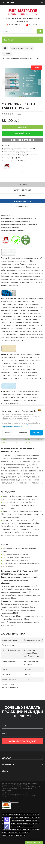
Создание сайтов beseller (34, 842)
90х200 (4, 442)
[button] (4, 82)
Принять (36, 433)
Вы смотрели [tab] (22, 207)
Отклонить (9, 433)
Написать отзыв (22, 201)
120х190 (15, 439)
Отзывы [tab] (22, 196)
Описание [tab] (22, 184)
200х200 (39, 439)
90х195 (4, 439)
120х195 (15, 442)
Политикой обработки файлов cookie (18, 425)
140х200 (27, 439)
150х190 (27, 442)
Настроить (22, 433)
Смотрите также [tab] (22, 190)
